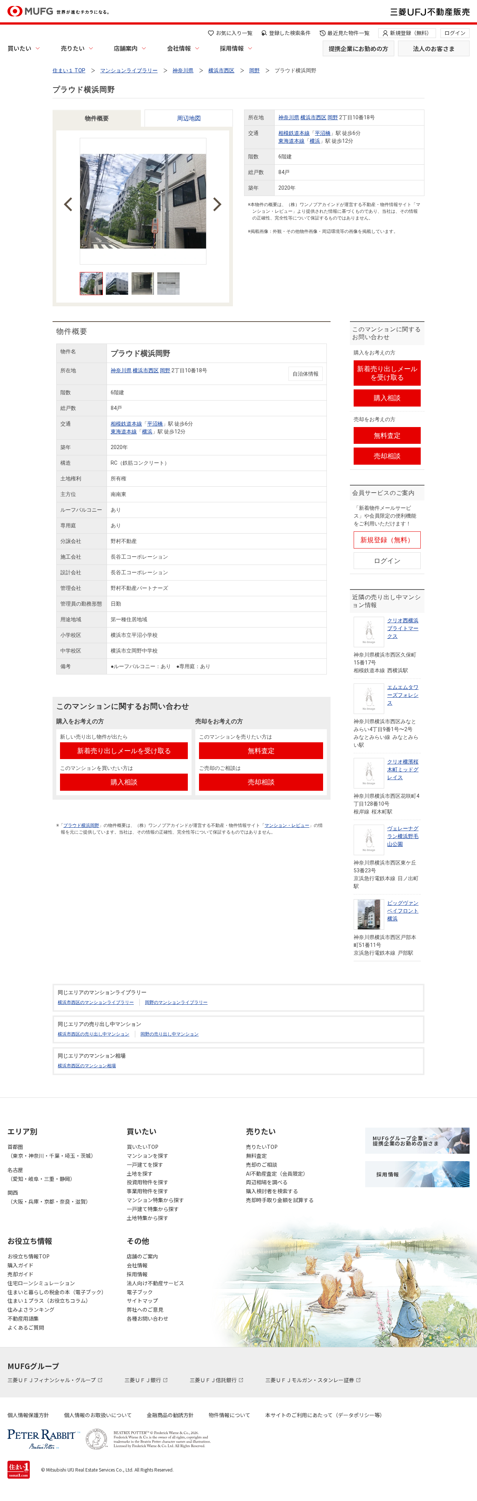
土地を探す (140, 1173)
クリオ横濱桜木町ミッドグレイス (402, 769)
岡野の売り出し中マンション (169, 1034)
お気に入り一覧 (234, 33)
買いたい (19, 48)
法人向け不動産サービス (155, 1283)
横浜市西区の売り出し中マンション (93, 1034)
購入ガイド (20, 1265)
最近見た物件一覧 (348, 33)
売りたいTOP (262, 1146)
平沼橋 (323, 133)
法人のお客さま (434, 48)
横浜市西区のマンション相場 (87, 1065)
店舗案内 (126, 48)
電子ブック (140, 1292)
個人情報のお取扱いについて (98, 1415)
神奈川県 (288, 117)
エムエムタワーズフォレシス (402, 695)
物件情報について (229, 1415)
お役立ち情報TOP (28, 1256)
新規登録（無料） (411, 33)
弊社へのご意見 (145, 1309)
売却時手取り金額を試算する (280, 1200)
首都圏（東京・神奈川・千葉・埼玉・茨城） (51, 1151)
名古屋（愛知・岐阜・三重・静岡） (41, 1174)
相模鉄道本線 (294, 133)
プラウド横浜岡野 (81, 825)
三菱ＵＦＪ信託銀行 (214, 1379)
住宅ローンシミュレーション (41, 1283)
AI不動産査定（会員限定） (277, 1173)
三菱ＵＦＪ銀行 (143, 1379)
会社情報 (179, 48)
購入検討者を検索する (272, 1191)
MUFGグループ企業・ (406, 1140)
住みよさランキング (30, 1309)
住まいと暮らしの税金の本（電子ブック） (57, 1292)
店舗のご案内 (142, 1256)
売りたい (73, 48)
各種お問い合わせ (147, 1318)
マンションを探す (147, 1155)
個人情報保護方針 (28, 1415)
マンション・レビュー (287, 825)
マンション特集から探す (155, 1200)
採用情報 (232, 48)
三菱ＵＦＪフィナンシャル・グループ (52, 1379)
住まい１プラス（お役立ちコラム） (49, 1300)
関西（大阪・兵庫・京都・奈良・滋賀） (49, 1197)
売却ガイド (20, 1274)
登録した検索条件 (290, 33)
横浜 (315, 141)
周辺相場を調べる (267, 1182)
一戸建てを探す (145, 1164)
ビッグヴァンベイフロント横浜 (402, 911)
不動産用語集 (23, 1318)
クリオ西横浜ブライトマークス (402, 628)
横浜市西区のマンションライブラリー (96, 1002)
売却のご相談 (261, 1164)
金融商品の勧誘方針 (170, 1415)
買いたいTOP (142, 1146)
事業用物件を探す (147, 1191)
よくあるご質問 (25, 1327)
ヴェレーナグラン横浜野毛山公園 (402, 836)
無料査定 (256, 1155)
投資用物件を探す (147, 1182)
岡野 (333, 117)
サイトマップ (142, 1300)
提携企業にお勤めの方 (358, 48)
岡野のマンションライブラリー (176, 1002)
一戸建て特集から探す (153, 1209)
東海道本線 (291, 141)
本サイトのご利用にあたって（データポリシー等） (325, 1415)
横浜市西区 (313, 117)
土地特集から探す (147, 1218)
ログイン (455, 33)
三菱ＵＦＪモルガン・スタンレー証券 (310, 1379)
